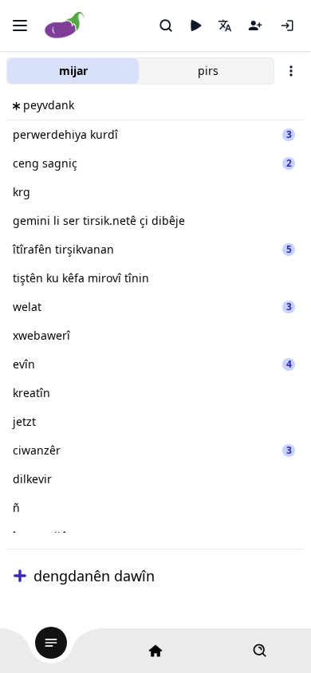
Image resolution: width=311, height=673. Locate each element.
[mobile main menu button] (20, 25)
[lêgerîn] (166, 25)
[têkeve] (287, 25)
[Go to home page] (65, 26)
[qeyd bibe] (255, 25)
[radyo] (195, 25)
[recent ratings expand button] (20, 576)
